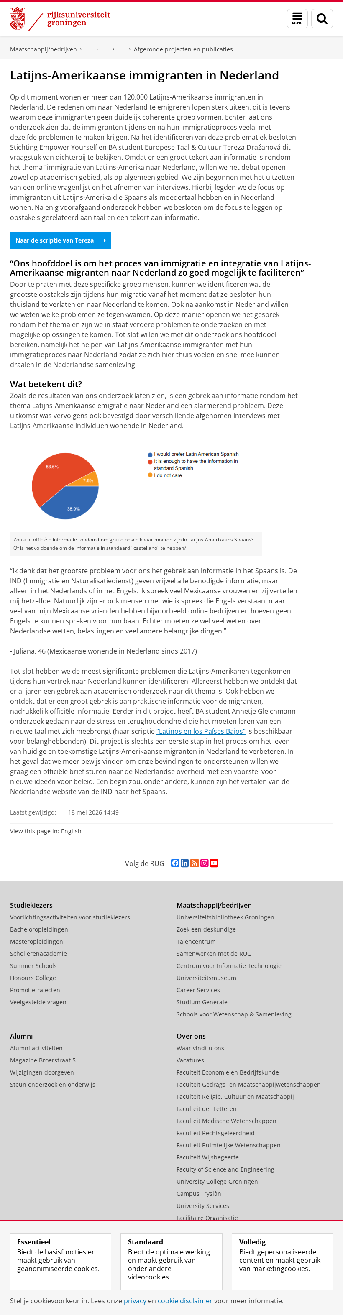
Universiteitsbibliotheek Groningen (225, 917)
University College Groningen (217, 1181)
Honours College (33, 978)
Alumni (21, 1036)
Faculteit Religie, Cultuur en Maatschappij (235, 1097)
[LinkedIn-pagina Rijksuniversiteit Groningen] (185, 863)
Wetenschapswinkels (89, 49)
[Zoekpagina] (322, 19)
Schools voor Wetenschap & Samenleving (234, 1014)
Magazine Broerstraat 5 (43, 1060)
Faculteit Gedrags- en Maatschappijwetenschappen (249, 1084)
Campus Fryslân (199, 1194)
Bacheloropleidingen (39, 929)
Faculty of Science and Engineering (225, 1169)
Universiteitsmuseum (206, 978)
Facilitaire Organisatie (207, 1218)
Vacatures (190, 1060)
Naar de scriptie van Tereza (54, 240)
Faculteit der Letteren (207, 1109)
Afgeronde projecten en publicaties (183, 49)
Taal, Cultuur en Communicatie (105, 49)
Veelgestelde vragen (38, 1002)
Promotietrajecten (35, 990)
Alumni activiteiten (36, 1048)
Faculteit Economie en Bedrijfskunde (228, 1072)
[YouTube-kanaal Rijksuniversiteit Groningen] (214, 863)
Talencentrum (196, 941)
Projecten (122, 49)
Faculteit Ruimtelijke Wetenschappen (229, 1145)
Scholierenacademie (38, 954)
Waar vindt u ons (200, 1048)
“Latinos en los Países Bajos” (201, 731)
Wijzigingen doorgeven (42, 1072)
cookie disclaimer (185, 1301)
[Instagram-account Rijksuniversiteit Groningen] (204, 863)
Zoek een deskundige (206, 929)
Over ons (191, 1036)
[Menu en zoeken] (297, 19)
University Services (203, 1206)
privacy (135, 1301)
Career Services (198, 990)
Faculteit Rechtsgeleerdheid (216, 1133)
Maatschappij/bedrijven (43, 49)
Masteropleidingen (36, 941)
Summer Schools (33, 966)
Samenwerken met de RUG (214, 954)
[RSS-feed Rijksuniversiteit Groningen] (194, 863)
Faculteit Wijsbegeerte (208, 1157)
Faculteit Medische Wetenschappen (226, 1121)
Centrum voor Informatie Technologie (229, 966)
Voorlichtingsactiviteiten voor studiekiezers (70, 917)
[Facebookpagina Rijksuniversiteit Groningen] (175, 863)
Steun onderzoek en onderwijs (52, 1084)
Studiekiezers (31, 905)
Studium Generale (202, 1002)
